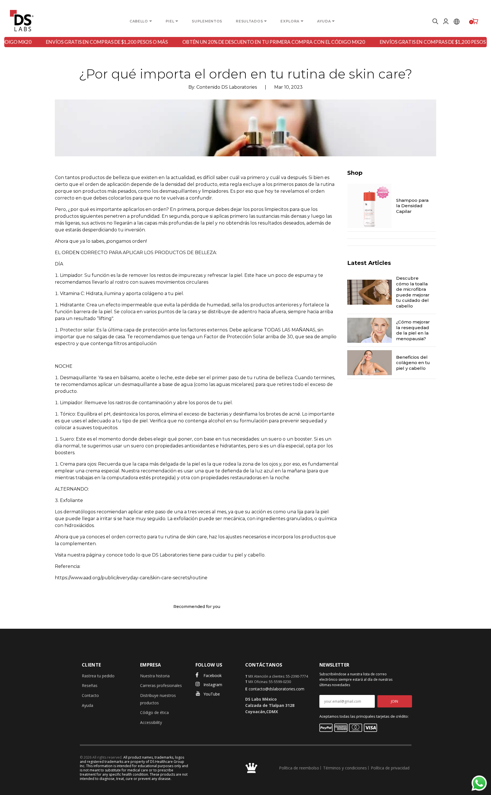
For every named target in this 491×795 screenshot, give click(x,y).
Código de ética (154, 712)
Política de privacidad (390, 768)
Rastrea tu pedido (98, 675)
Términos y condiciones (345, 768)
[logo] (22, 20)
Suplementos (207, 21)
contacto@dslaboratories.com (276, 689)
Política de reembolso (299, 768)
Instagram (212, 684)
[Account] (445, 21)
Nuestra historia (155, 675)
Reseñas (89, 685)
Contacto (90, 695)
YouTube (211, 694)
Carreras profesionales (161, 685)
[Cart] (475, 21)
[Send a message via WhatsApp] (479, 783)
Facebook (212, 675)
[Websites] (456, 21)
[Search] (434, 21)
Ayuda (87, 705)
